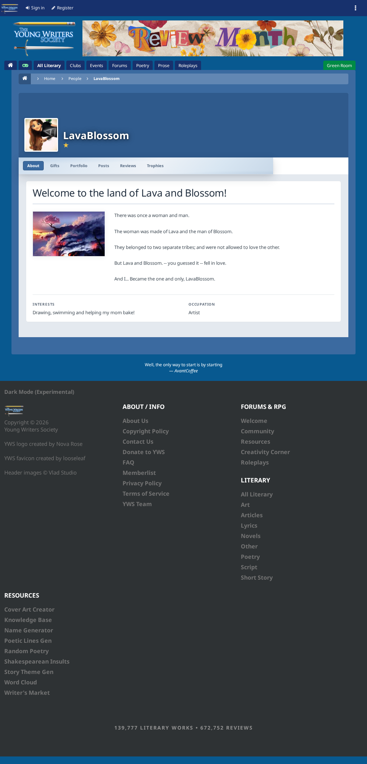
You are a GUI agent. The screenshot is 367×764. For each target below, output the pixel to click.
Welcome (254, 421)
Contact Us (138, 441)
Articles (252, 515)
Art (245, 505)
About (33, 165)
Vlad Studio (63, 472)
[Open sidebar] (355, 8)
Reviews (128, 165)
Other (249, 546)
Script (249, 567)
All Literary (257, 494)
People (74, 78)
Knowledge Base (28, 620)
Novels (251, 536)
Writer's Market (27, 693)
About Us (135, 421)
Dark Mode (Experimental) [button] (39, 391)
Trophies (155, 165)
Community (257, 431)
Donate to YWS (144, 452)
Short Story (257, 577)
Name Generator (28, 630)
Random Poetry (26, 651)
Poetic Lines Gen (28, 641)
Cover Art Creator (29, 609)
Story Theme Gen (28, 672)
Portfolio (78, 165)
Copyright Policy (146, 431)
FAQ (128, 462)
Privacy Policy (142, 483)
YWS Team (137, 504)
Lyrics (249, 525)
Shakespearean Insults (37, 661)
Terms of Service (146, 493)
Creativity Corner (265, 452)
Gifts (54, 165)
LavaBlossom (107, 78)
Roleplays (255, 462)
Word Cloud (20, 682)
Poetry (250, 557)
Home (49, 78)
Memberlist (139, 473)
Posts (103, 165)
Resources (255, 441)
